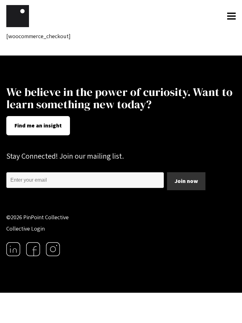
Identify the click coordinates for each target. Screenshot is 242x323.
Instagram (53, 249)
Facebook (33, 249)
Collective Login (25, 228)
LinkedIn (13, 249)
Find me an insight (38, 125)
